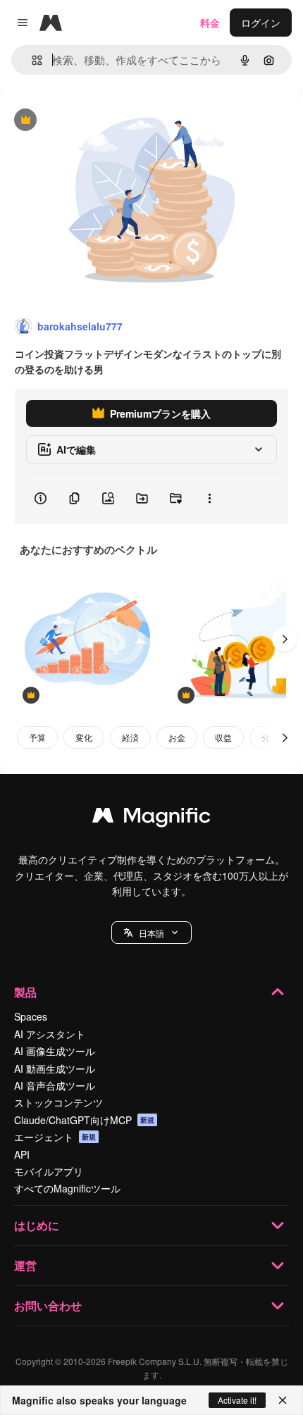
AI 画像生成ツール (54, 1051)
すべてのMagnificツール (67, 1188)
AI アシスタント (49, 1034)
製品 (25, 992)
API (22, 1154)
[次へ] (284, 638)
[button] (151, 932)
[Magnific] (151, 818)
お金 (176, 737)
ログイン (260, 22)
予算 (37, 737)
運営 (25, 1265)
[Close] (282, 1400)
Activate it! (237, 1400)
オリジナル (96, 120)
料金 (210, 22)
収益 (223, 737)
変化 (83, 737)
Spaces (30, 1016)
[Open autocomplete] (31, 60)
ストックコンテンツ (58, 1102)
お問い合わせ (48, 1305)
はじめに (36, 1225)
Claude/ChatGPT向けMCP (84, 1120)
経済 (130, 737)
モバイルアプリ (48, 1171)
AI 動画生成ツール (54, 1068)
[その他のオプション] (209, 499)
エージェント (55, 1137)
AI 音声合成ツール (54, 1085)
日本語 (151, 933)
